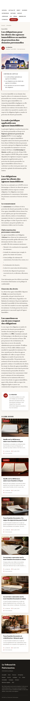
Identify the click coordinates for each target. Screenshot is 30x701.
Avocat (19, 13)
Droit (18, 10)
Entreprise (5, 13)
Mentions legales (6, 682)
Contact (13, 19)
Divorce (24, 10)
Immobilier (22, 16)
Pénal (15, 16)
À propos (5, 19)
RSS (13, 682)
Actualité (12, 10)
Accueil (4, 10)
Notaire (13, 13)
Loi (11, 16)
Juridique (5, 16)
